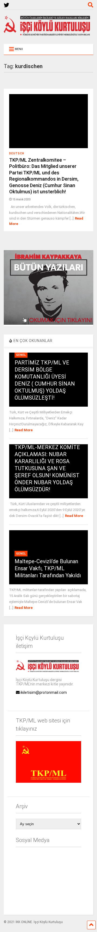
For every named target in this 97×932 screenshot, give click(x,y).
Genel (21, 354)
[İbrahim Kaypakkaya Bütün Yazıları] (48, 323)
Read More (24, 430)
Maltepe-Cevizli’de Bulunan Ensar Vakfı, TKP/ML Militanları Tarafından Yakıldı (48, 568)
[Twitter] (6, 5)
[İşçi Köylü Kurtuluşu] (48, 34)
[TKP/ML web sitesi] (48, 781)
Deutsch (16, 153)
